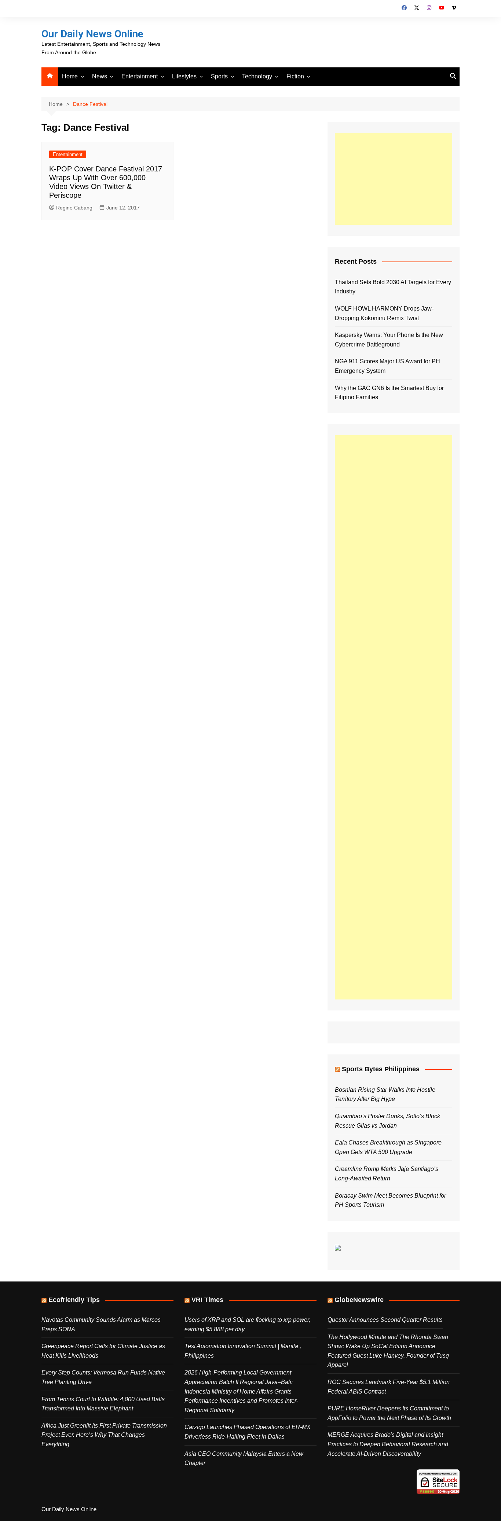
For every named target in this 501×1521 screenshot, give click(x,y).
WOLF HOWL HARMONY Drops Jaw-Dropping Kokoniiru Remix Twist (384, 313)
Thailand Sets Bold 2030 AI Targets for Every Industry (393, 287)
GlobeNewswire (359, 1299)
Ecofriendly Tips (74, 1299)
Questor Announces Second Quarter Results (385, 1320)
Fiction (295, 76)
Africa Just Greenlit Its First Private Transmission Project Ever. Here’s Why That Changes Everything (104, 1434)
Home (70, 76)
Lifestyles (184, 76)
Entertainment (139, 76)
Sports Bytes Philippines (381, 1069)
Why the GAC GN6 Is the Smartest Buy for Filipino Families (389, 393)
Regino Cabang (74, 208)
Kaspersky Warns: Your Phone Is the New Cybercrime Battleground (389, 340)
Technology (257, 76)
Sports (219, 76)
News (99, 76)
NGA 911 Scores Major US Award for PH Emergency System (387, 366)
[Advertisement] (393, 179)
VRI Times (207, 1299)
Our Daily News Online (92, 34)
